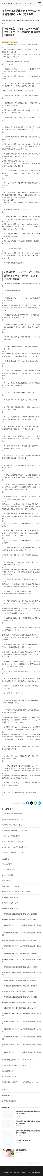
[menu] (39, 3)
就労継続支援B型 (21, 1150)
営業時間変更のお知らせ (23, 1140)
